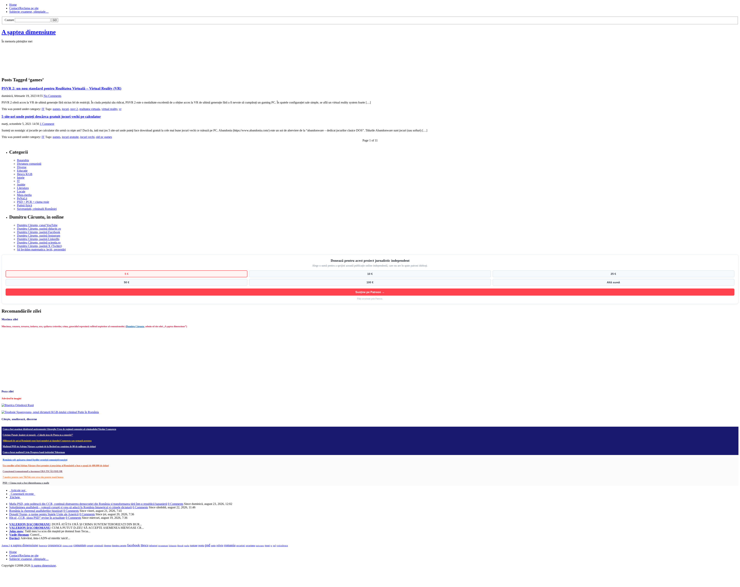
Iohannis (173, 545)
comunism (79, 545)
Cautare (9, 20)
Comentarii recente (22, 493)
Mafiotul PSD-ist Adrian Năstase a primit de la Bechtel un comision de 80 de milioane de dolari (49, 446)
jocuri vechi (87, 137)
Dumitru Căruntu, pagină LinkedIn (38, 239)
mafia (186, 545)
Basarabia (23, 160)
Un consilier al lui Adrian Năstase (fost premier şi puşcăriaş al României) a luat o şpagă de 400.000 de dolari (56, 465)
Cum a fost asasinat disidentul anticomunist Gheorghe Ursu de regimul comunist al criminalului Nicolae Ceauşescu (59, 429)
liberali (180, 545)
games (56, 109)
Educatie (22, 170)
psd (207, 545)
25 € (613, 273)
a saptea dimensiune (24, 545)
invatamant (163, 545)
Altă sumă (613, 282)
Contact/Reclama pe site (24, 8)
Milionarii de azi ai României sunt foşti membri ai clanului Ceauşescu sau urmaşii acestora (47, 440)
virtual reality (109, 109)
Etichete (15, 497)
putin (213, 545)
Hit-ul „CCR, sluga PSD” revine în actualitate (37, 517)
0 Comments (175, 503)
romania (229, 545)
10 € (370, 273)
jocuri (65, 109)
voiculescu (282, 545)
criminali (98, 545)
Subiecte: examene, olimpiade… (29, 11)
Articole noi (18, 490)
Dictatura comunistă (29, 163)
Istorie (20, 177)
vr (120, 109)
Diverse (21, 167)
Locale (21, 191)
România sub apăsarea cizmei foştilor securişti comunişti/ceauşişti (35, 459)
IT (43, 109)
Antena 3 (6, 545)
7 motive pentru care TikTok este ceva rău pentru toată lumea (33, 477)
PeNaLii (22, 198)
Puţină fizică (24, 205)
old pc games (104, 137)
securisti (240, 545)
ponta (201, 545)
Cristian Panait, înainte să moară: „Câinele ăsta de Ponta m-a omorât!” (38, 435)
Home (13, 4)
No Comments (52, 96)
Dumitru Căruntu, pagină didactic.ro (39, 228)
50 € (126, 282)
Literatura (23, 188)
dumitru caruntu (119, 545)
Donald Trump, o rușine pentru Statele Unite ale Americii (44, 514)
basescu (43, 545)
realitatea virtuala (89, 109)
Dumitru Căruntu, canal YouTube (37, 225)
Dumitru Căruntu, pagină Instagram (38, 235)
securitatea (250, 545)
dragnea (107, 545)
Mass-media (24, 195)
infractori (153, 545)
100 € (370, 282)
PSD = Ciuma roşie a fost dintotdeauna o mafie (26, 483)
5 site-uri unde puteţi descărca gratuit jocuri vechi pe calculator (51, 116)
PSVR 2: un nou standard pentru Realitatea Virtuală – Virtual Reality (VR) (61, 88)
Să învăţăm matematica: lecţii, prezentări (41, 249)
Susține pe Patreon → (370, 292)
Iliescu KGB (24, 174)
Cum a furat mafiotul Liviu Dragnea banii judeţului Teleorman (34, 452)
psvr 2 (74, 109)
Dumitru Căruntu (135, 326)
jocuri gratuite (70, 137)
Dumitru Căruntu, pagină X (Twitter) (39, 246)
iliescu (144, 545)
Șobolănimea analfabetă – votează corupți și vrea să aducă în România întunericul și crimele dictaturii (70, 507)
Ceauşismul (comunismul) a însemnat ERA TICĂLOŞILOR (32, 471)
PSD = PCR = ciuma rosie (33, 202)
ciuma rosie (67, 545)
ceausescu (55, 545)
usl (274, 545)
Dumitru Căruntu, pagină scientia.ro (39, 242)
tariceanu (260, 545)
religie (219, 545)
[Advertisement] (59, 64)
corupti (90, 545)
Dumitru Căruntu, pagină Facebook (38, 232)
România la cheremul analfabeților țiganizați (36, 510)
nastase (194, 545)
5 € (127, 273)
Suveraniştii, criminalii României (37, 208)
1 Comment (47, 123)
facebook (133, 545)
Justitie (21, 184)
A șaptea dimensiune (29, 32)
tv (271, 546)
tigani (267, 545)
